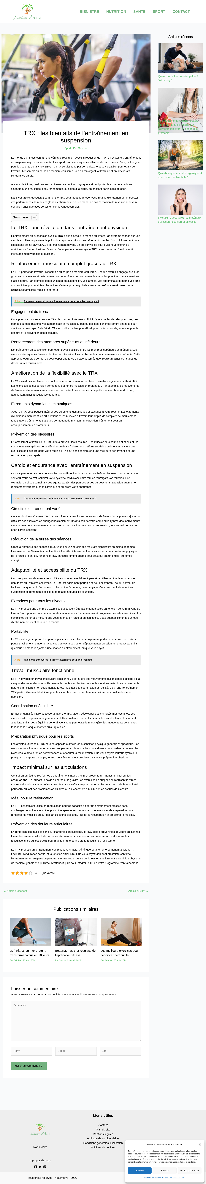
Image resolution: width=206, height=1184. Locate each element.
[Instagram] (44, 1166)
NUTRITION (116, 11)
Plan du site (103, 1129)
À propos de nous (40, 1160)
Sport (67, 148)
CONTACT (181, 11)
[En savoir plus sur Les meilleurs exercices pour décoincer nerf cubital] (121, 931)
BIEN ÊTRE (89, 11)
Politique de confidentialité (173, 1178)
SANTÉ (139, 11)
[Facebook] (35, 1166)
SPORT (159, 11)
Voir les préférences (190, 1170)
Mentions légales (103, 1134)
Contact (103, 1125)
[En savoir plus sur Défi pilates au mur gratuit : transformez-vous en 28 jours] (30, 931)
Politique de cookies (152, 1178)
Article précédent (15, 891)
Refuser (165, 1170)
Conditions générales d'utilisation (103, 1143)
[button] (199, 1144)
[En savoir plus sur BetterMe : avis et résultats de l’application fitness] (76, 931)
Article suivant (138, 891)
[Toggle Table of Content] (32, 217)
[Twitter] (40, 1166)
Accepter (139, 1170)
